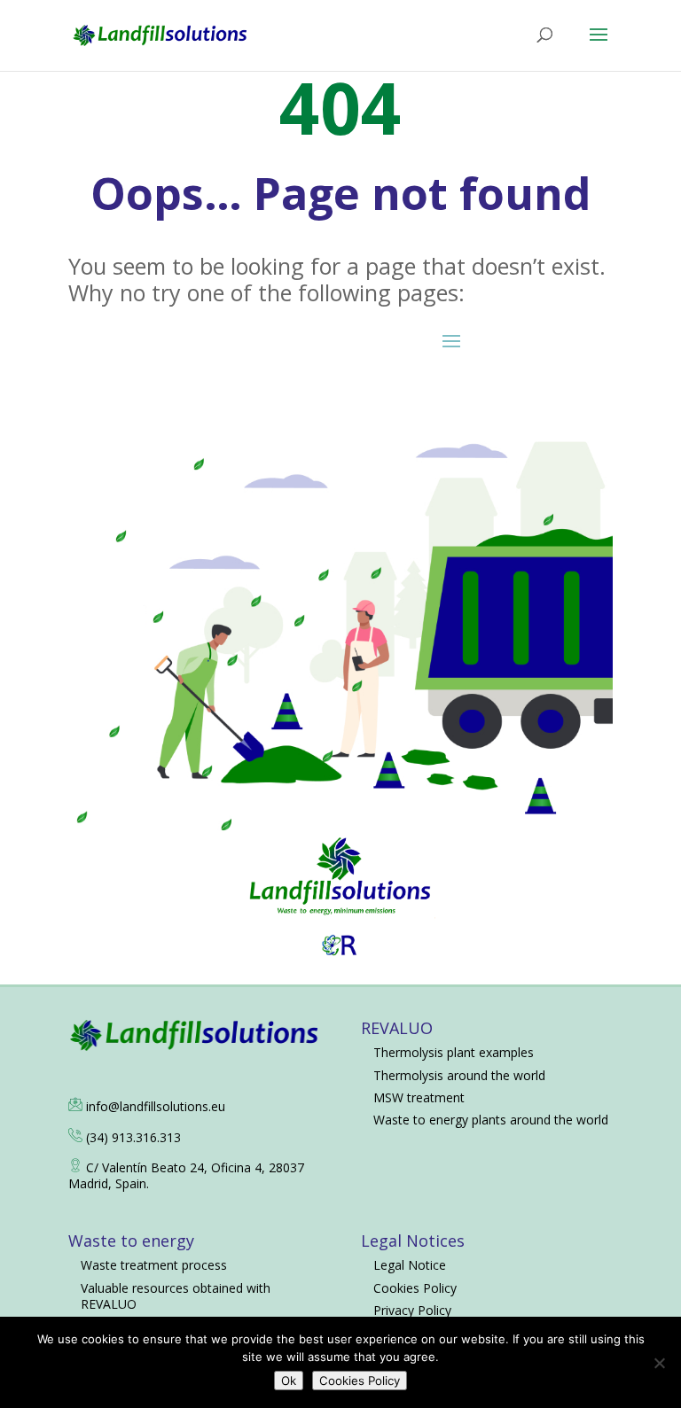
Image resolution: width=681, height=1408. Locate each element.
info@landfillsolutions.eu (155, 1106)
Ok (288, 1380)
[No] (659, 1363)
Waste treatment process (154, 1264)
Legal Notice (409, 1264)
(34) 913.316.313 (133, 1137)
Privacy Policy (412, 1310)
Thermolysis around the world (459, 1075)
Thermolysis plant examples (453, 1052)
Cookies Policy (415, 1288)
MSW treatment (419, 1097)
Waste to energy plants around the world (490, 1119)
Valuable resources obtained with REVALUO (175, 1296)
